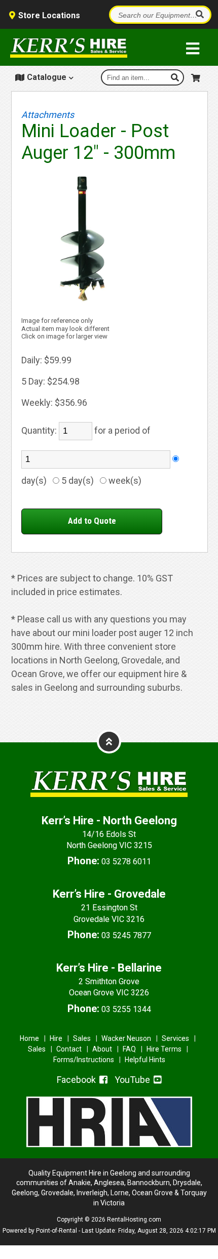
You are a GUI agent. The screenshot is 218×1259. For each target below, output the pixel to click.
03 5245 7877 (126, 935)
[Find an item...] (176, 77)
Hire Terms (164, 1049)
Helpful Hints (145, 1060)
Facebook (77, 1079)
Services (175, 1038)
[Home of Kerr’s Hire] (109, 804)
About (102, 1049)
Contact (69, 1049)
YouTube (133, 1079)
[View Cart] (197, 76)
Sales (82, 1038)
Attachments (47, 114)
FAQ (129, 1049)
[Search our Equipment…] (199, 14)
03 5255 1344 (126, 1009)
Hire (56, 1038)
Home (29, 1038)
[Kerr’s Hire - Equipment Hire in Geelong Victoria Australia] (68, 47)
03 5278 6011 (126, 861)
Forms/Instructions (83, 1060)
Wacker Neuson (126, 1038)
